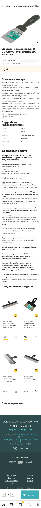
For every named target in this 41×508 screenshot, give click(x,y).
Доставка (11, 478)
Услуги (11, 483)
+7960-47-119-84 (7, 242)
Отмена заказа (11, 481)
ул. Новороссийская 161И (27, 435)
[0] (20, 504)
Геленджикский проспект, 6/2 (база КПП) (20, 440)
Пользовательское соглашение (20, 488)
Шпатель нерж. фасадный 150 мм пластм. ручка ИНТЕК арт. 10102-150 (30, 324)
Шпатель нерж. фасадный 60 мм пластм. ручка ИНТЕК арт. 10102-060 (22, 6)
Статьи (30, 481)
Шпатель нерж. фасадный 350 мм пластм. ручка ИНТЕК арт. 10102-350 (30, 379)
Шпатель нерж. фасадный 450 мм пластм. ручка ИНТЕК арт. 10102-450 (9, 324)
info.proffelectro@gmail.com (20, 429)
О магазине (11, 475)
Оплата (30, 478)
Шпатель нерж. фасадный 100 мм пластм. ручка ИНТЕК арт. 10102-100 (9, 379)
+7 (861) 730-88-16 (20, 425)
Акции (30, 475)
